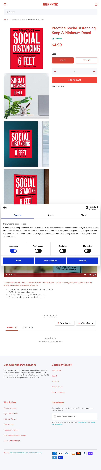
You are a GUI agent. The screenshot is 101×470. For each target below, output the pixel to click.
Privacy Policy (57, 387)
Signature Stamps (11, 414)
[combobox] (50, 12)
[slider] (48, 275)
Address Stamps (10, 419)
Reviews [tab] (10, 327)
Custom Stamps (10, 408)
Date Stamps (9, 424)
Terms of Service (58, 392)
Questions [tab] (26, 327)
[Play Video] (6, 275)
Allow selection (50, 261)
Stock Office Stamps (12, 441)
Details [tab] (51, 215)
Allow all (82, 261)
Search (54, 376)
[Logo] (50, 4)
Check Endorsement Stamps (15, 435)
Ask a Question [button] (66, 323)
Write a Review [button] (87, 323)
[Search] (6, 12)
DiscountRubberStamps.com (19, 453)
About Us (55, 381)
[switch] (38, 251)
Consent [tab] (17, 215)
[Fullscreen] (94, 275)
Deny (18, 261)
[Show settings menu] (89, 275)
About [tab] (83, 215)
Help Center (56, 370)
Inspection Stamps (11, 430)
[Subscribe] (94, 416)
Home (6, 19)
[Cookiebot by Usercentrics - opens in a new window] (87, 208)
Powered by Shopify (35, 453)
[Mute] (85, 275)
